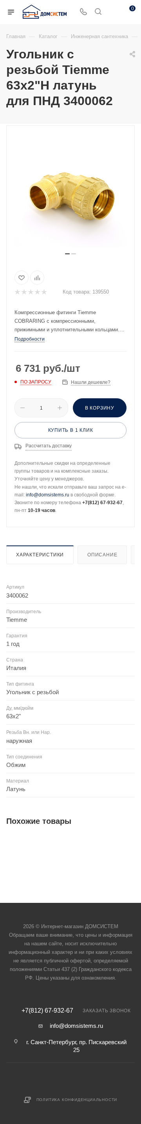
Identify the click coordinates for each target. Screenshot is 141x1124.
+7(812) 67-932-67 (47, 1011)
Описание (102, 555)
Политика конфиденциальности (77, 1100)
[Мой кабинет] (112, 12)
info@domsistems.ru (47, 495)
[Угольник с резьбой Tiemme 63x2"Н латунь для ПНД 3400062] (70, 192)
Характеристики (40, 555)
